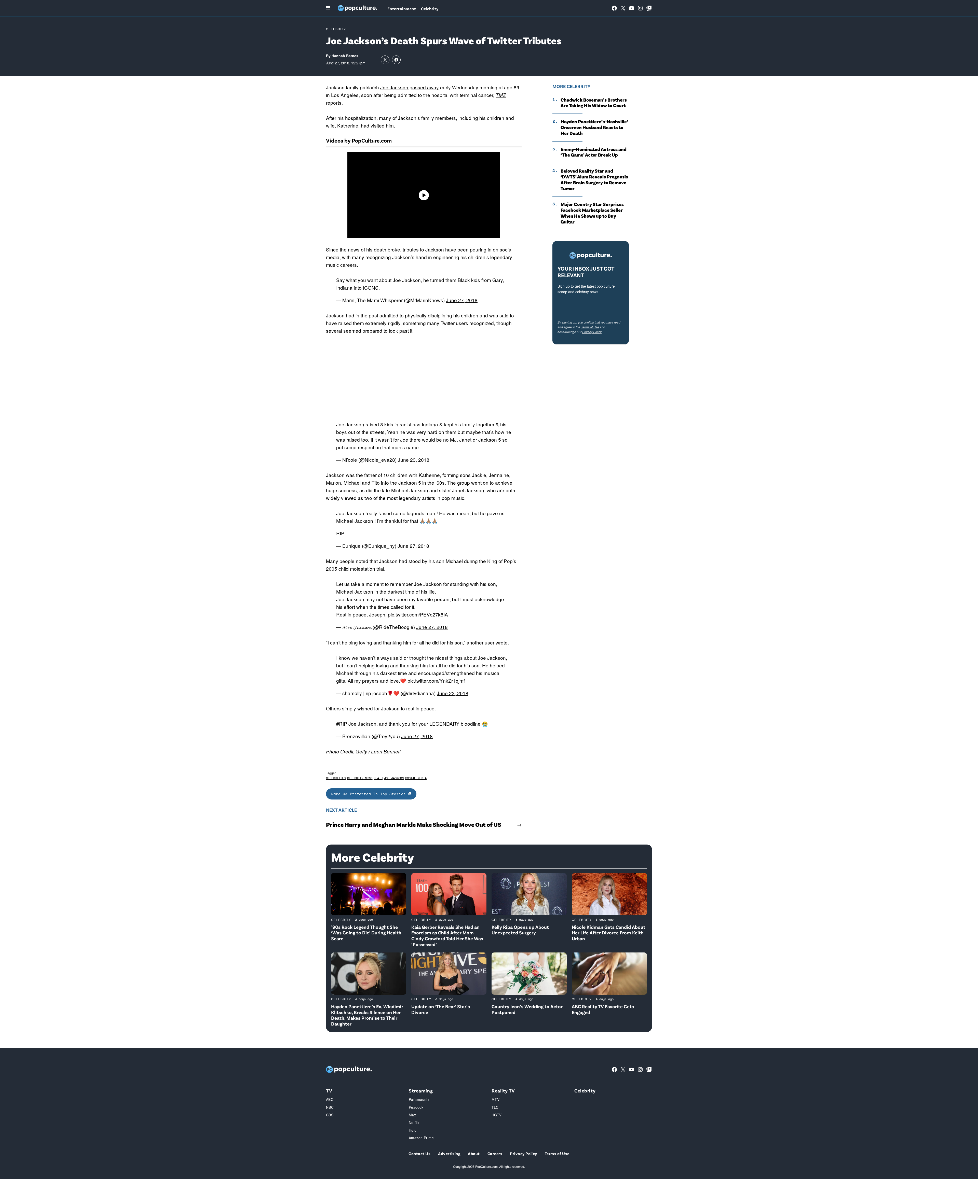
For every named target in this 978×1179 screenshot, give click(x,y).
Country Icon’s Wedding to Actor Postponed (527, 1009)
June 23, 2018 (413, 459)
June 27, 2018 (462, 300)
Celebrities (336, 778)
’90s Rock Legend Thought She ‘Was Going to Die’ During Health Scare (366, 933)
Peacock (416, 1107)
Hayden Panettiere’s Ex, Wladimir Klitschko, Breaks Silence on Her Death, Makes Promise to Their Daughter (367, 1015)
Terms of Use (590, 327)
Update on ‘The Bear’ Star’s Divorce (440, 1009)
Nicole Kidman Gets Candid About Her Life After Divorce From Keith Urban (608, 933)
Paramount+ (419, 1099)
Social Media (416, 778)
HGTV (497, 1114)
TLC (495, 1107)
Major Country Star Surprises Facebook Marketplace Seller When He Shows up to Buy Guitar (592, 212)
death (380, 249)
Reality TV (503, 1090)
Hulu (413, 1130)
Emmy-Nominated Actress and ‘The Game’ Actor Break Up (594, 152)
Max (412, 1114)
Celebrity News (359, 778)
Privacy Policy (592, 332)
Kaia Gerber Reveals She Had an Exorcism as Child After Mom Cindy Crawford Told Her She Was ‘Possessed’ (447, 935)
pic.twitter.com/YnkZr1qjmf (436, 680)
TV (329, 1090)
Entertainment (401, 8)
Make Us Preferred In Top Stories (369, 793)
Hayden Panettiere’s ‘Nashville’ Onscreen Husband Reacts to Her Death (594, 127)
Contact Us (419, 1153)
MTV (495, 1099)
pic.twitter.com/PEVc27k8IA (418, 614)
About (474, 1153)
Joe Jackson (394, 778)
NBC (330, 1107)
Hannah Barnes (345, 55)
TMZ (501, 95)
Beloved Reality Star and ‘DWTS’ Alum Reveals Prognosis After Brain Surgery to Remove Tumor (594, 179)
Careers (494, 1153)
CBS (329, 1114)
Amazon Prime (421, 1137)
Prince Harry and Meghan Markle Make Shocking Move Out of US (413, 824)
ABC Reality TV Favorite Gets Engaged (603, 1009)
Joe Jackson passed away (409, 87)
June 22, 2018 (452, 693)
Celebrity (429, 8)
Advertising (449, 1153)
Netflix (414, 1122)
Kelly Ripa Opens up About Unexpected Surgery (520, 930)
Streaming (421, 1090)
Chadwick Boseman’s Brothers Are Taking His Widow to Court (594, 102)
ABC (329, 1099)
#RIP (341, 723)
